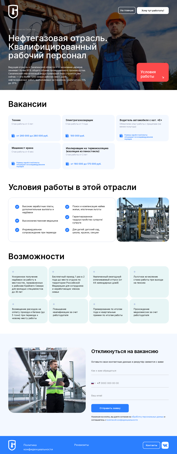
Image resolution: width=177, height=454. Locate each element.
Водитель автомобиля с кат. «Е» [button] (141, 120)
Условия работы (148, 74)
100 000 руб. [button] (77, 135)
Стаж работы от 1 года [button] (77, 124)
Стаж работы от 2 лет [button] (76, 154)
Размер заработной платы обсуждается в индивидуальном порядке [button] (30, 165)
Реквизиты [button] (81, 444)
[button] (34, 128)
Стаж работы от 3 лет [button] (22, 124)
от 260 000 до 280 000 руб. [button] (32, 135)
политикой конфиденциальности (122, 420)
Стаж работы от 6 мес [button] (23, 152)
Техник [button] (16, 120)
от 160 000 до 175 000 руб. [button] (86, 163)
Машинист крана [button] (22, 147)
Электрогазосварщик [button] (79, 120)
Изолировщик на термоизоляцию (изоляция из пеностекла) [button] (87, 150)
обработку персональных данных (148, 416)
